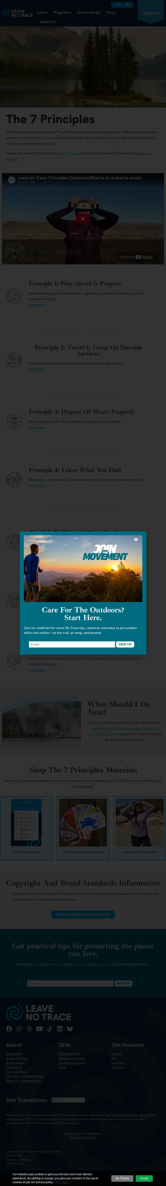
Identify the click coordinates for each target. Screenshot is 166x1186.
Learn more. (61, 1182)
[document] (83, 593)
